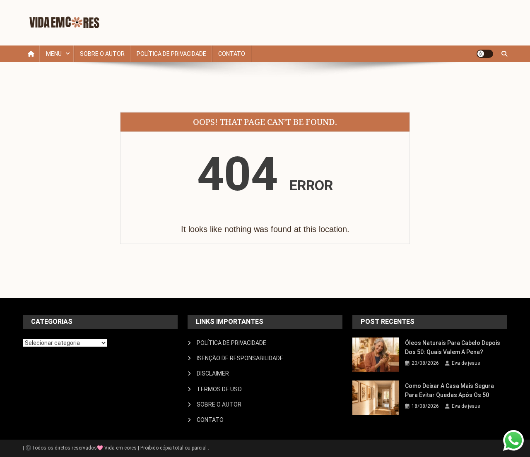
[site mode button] (485, 54)
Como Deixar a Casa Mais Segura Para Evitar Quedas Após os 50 (449, 390)
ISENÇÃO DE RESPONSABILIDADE (240, 358)
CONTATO (231, 53)
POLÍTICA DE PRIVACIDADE (171, 53)
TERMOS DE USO (219, 389)
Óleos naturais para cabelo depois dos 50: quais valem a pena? (452, 347)
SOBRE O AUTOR (102, 53)
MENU (54, 53)
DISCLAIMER (213, 373)
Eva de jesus (466, 363)
